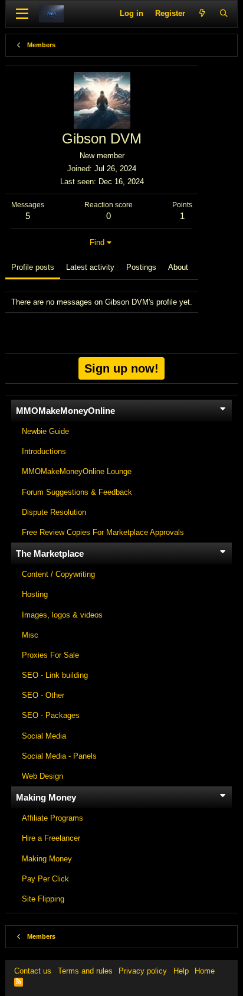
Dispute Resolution (54, 512)
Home (205, 970)
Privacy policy (143, 970)
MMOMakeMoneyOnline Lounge (77, 471)
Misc (30, 635)
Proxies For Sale (50, 655)
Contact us (32, 970)
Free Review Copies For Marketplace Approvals (103, 532)
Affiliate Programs (52, 818)
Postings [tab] (141, 267)
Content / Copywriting (58, 574)
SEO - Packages (51, 715)
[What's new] (202, 13)
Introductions (44, 451)
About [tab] (178, 267)
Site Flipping (43, 898)
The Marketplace (50, 553)
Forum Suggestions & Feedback (77, 492)
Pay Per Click (45, 878)
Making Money (46, 797)
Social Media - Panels (59, 756)
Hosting (35, 594)
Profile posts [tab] (32, 267)
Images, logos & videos (62, 614)
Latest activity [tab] (90, 267)
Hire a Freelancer (51, 838)
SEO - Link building (55, 675)
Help (181, 970)
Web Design (42, 776)
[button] (22, 14)
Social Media (44, 736)
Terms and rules (85, 970)
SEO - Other (43, 695)
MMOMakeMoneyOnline (65, 411)
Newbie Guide (45, 431)
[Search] (224, 13)
